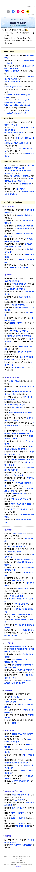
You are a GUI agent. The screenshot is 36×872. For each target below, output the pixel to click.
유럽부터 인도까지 (19, 630)
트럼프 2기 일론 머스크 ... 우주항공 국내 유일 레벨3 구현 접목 (19, 341)
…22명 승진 (19, 284)
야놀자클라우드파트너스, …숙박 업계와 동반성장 (19, 425)
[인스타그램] (18, 11)
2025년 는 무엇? (19, 176)
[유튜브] (22, 11)
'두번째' (18, 646)
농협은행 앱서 (18, 225)
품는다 (16, 800)
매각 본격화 (17, 823)
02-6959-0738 (18, 866)
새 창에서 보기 (31, 6)
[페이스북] (13, 11)
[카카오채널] (27, 11)
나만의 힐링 (14, 189)
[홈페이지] (8, 11)
